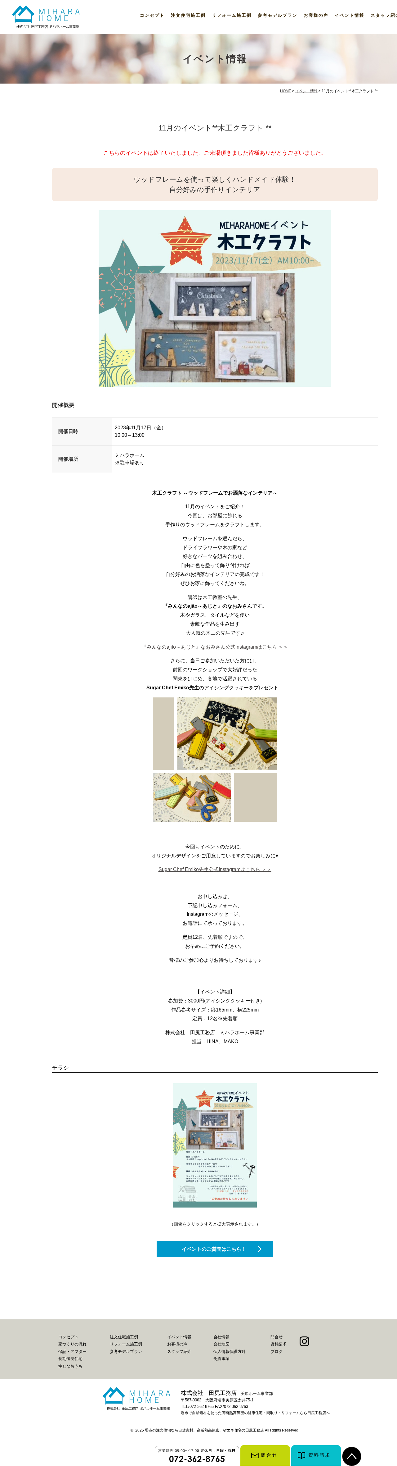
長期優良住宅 (70, 1358)
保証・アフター (72, 1351)
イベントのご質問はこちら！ (214, 1249)
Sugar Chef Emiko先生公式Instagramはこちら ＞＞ (214, 869)
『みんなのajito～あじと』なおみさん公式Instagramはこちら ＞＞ (215, 647)
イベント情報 (349, 15)
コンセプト (152, 15)
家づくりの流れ (72, 1344)
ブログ (276, 1351)
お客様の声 (316, 15)
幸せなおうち (70, 1366)
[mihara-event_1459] (215, 1145)
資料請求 (278, 1344)
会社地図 (221, 1344)
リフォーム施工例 (232, 15)
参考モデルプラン (277, 15)
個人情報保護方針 (229, 1351)
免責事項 (221, 1358)
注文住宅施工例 (188, 15)
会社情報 (221, 1337)
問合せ (276, 1337)
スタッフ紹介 (179, 1351)
